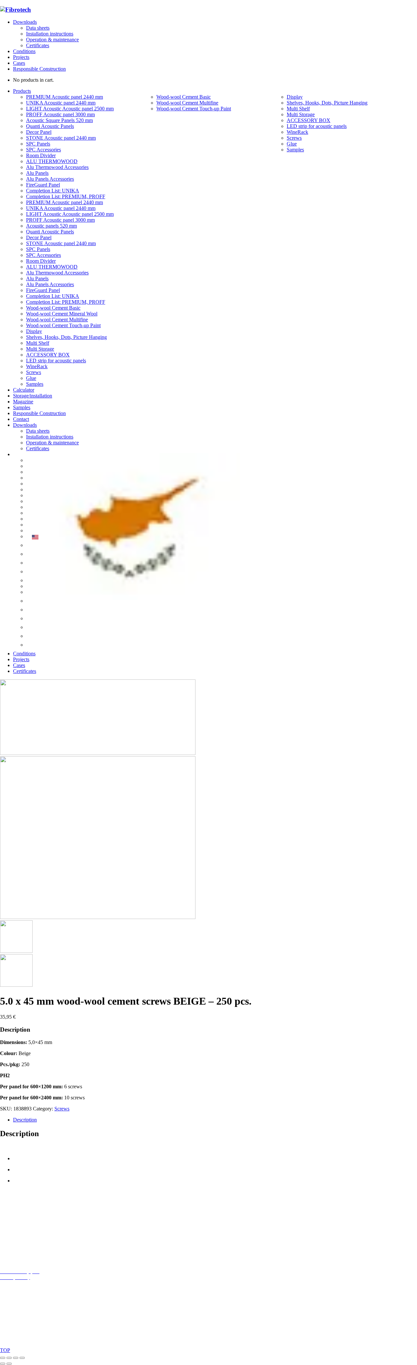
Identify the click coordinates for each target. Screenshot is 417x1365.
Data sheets (38, 28)
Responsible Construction (39, 69)
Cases (19, 63)
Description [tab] (25, 1119)
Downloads (25, 22)
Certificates (37, 45)
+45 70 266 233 (36, 1237)
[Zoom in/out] (2, 1358)
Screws (61, 1108)
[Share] (15, 1358)
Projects (21, 57)
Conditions (24, 51)
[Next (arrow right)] (9, 1364)
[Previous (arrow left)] (2, 1364)
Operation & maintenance (52, 39)
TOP (5, 1350)
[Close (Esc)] (22, 1358)
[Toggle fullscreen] (9, 1358)
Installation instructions (49, 33)
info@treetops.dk (31, 1226)
